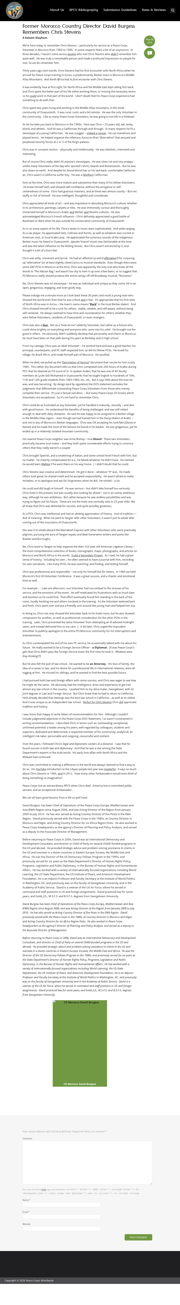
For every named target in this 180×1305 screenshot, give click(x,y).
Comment (27, 1138)
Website (26, 1224)
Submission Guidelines (120, 10)
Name (26, 1199)
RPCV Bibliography (83, 10)
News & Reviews (154, 10)
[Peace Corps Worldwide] (14, 10)
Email (26, 1211)
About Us (57, 10)
